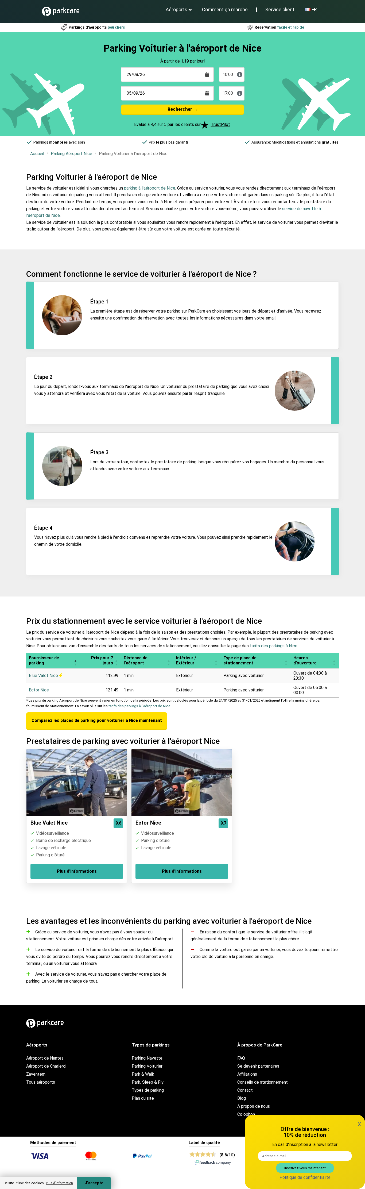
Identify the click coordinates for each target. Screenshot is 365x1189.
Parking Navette (147, 1058)
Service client (279, 9)
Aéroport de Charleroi (46, 1066)
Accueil (37, 153)
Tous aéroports (40, 1082)
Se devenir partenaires (258, 1066)
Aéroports (176, 9)
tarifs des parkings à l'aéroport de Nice (139, 706)
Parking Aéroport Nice (71, 153)
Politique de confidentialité (305, 1177)
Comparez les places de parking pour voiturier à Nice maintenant (97, 720)
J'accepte (94, 1183)
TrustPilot (220, 124)
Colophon (246, 1114)
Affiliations (247, 1074)
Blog (241, 1098)
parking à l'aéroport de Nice (149, 188)
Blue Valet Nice (44, 675)
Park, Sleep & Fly (148, 1082)
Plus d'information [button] (59, 1183)
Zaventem (35, 1074)
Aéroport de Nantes (45, 1058)
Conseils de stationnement (262, 1082)
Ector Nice (39, 689)
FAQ (241, 1058)
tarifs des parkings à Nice (273, 645)
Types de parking (148, 1090)
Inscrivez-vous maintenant (305, 1168)
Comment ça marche (225, 9)
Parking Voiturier (147, 1066)
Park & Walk (143, 1074)
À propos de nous (253, 1106)
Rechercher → (183, 109)
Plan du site (143, 1098)
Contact (245, 1090)
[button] (75, 660)
